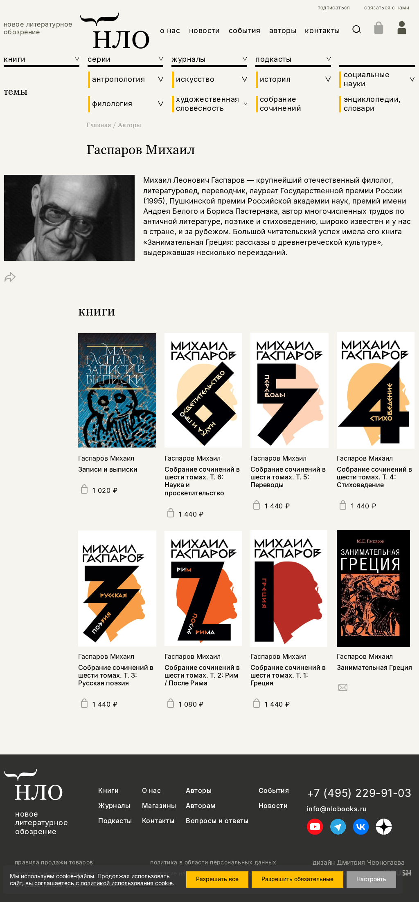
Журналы (114, 806)
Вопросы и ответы (217, 821)
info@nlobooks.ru (337, 809)
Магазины (159, 806)
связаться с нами (386, 8)
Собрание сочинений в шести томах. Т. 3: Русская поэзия (115, 675)
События (274, 791)
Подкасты (115, 821)
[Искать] (356, 31)
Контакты (158, 821)
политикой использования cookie (127, 883)
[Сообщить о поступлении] (343, 688)
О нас (151, 791)
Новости (273, 806)
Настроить (371, 878)
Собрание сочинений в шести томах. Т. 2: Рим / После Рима (202, 675)
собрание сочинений (280, 103)
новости (204, 30)
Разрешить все (217, 878)
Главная (98, 124)
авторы (282, 30)
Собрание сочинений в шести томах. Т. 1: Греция (288, 675)
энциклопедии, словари (372, 103)
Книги (108, 791)
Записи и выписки (107, 469)
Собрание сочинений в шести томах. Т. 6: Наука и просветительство (202, 481)
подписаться (334, 8)
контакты (322, 30)
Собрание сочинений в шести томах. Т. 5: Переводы (288, 477)
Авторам (201, 806)
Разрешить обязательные (297, 878)
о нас (170, 30)
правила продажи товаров (54, 862)
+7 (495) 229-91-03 (359, 793)
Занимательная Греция (374, 667)
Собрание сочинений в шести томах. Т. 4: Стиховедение (374, 477)
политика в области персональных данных (213, 862)
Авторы (129, 124)
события (245, 30)
